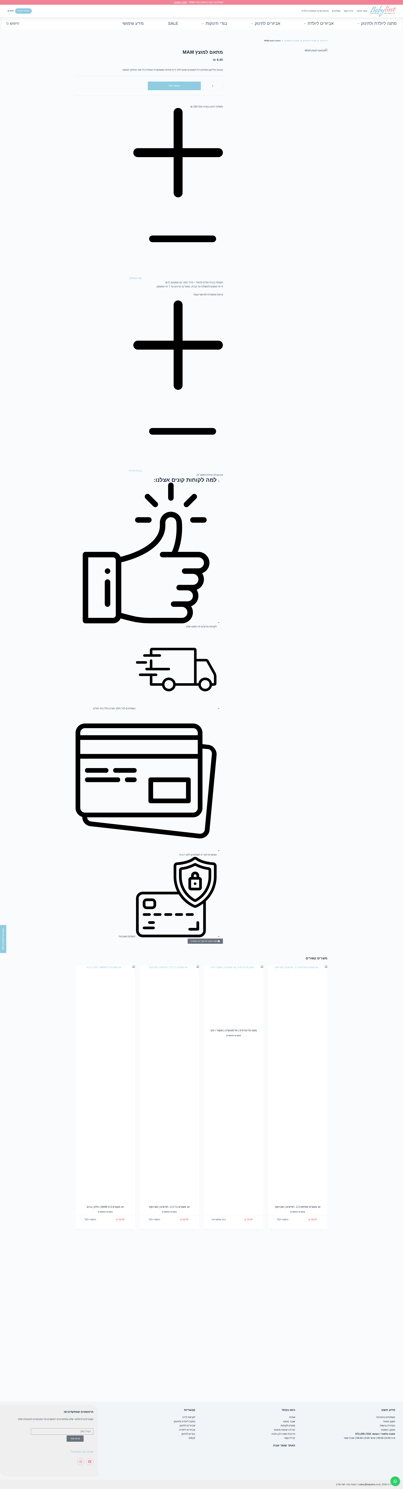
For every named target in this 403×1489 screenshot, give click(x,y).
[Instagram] (81, 1462)
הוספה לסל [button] (283, 1219)
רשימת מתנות (23, 11)
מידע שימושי (133, 23)
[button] (149, 194)
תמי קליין (340, 1484)
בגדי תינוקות (216, 23)
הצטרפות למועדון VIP (3, 939)
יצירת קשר (348, 11)
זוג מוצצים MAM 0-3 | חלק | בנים (105, 1206)
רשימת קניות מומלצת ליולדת (315, 11)
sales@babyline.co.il (369, 1484)
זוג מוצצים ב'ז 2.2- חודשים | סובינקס (169, 1206)
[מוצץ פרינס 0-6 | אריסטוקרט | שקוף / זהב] (233, 995)
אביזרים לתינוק (267, 23)
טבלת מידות (135, 470)
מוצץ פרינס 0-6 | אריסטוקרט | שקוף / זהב (233, 1030)
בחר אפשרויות (219, 1219)
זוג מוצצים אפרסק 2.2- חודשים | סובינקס (298, 1206)
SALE (173, 23)
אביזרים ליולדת (321, 23)
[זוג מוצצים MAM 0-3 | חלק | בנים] (105, 1083)
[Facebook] (90, 1462)
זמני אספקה (135, 278)
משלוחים (336, 11)
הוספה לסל (174, 85)
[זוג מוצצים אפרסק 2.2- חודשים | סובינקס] (298, 1083)
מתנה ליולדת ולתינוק (379, 23)
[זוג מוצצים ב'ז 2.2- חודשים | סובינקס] (169, 1083)
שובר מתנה (362, 11)
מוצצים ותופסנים (297, 1212)
